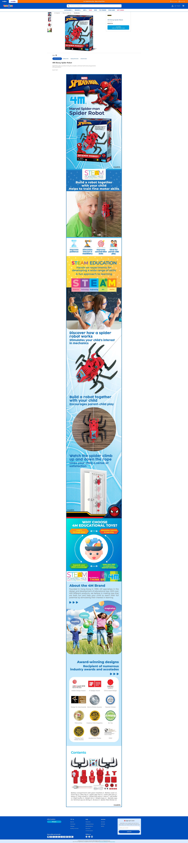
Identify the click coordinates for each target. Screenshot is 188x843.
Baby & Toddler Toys (67, 13)
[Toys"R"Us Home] (8, 5)
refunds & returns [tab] (83, 58)
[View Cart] (183, 6)
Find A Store (72, 824)
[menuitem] (68, 10)
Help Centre (88, 821)
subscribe (129, 831)
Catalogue (72, 826)
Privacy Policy (112, 841)
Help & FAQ (182, 1)
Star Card (103, 821)
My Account (88, 828)
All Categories (57, 13)
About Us (72, 821)
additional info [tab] (65, 58)
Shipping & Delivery (89, 824)
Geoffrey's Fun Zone (74, 828)
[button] (68, 1)
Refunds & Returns (89, 826)
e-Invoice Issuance (89, 830)
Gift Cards (103, 824)
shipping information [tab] (74, 58)
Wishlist (102, 826)
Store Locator (174, 1)
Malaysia (54, 821)
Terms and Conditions (103, 841)
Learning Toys (77, 12)
